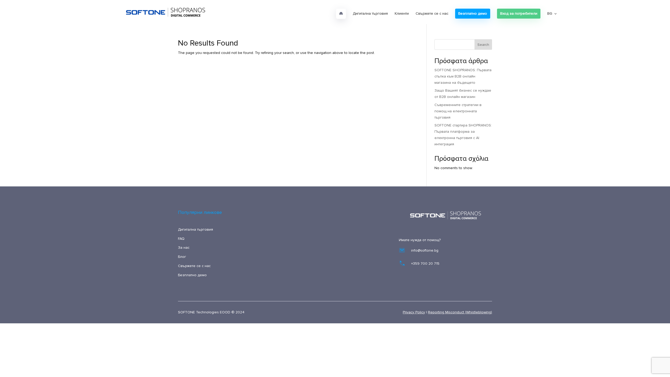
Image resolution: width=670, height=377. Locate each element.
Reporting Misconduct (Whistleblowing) (460, 312)
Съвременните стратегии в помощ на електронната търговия (458, 111)
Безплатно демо (472, 13)
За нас (183, 247)
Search (483, 44)
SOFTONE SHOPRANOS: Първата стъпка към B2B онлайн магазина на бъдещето (463, 76)
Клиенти (402, 14)
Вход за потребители (518, 13)
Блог (182, 256)
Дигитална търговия (370, 14)
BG (549, 14)
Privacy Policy (414, 312)
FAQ (181, 238)
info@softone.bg (424, 250)
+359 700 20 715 (425, 263)
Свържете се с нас (432, 14)
